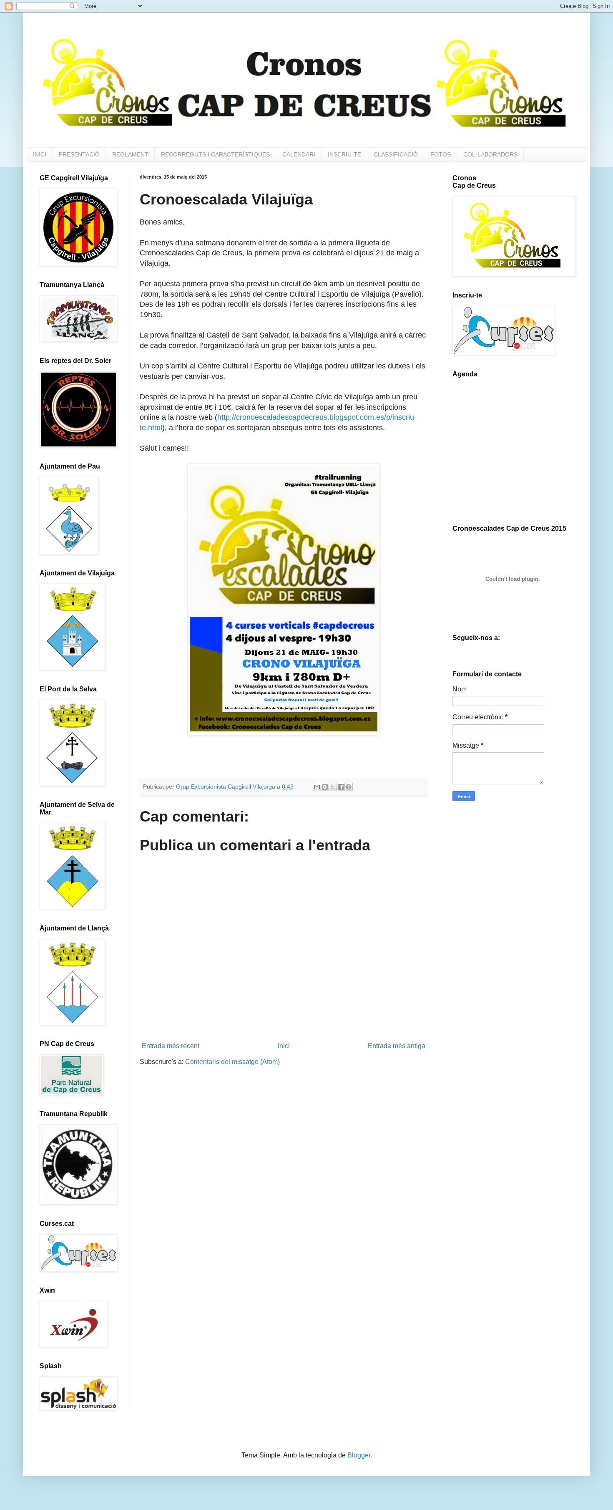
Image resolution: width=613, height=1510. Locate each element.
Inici (284, 1045)
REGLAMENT (130, 154)
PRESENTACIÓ (79, 154)
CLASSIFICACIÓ (396, 154)
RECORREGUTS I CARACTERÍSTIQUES (215, 154)
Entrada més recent (170, 1045)
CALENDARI (298, 154)
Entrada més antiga (396, 1045)
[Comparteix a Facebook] (341, 787)
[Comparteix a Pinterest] (348, 787)
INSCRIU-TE (344, 154)
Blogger (358, 1455)
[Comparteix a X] (333, 787)
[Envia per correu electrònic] (317, 787)
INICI (39, 154)
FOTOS (440, 154)
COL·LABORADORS (490, 154)
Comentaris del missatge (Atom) (232, 1061)
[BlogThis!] (325, 787)
